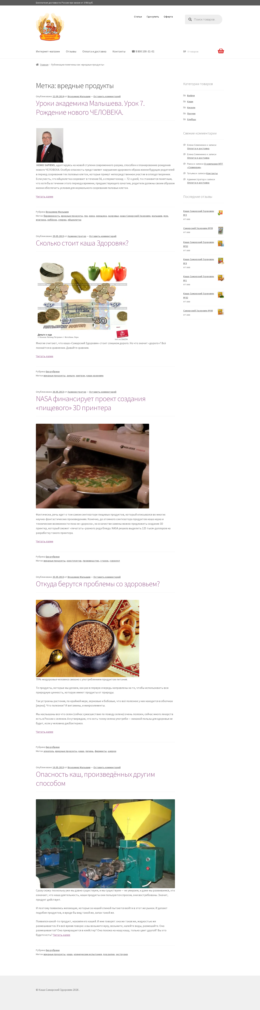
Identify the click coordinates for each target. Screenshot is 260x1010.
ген (86, 215)
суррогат (115, 560)
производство (91, 560)
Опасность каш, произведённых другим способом (95, 778)
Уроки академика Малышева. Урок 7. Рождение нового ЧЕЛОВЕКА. (90, 107)
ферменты (101, 751)
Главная (44, 64)
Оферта (168, 16)
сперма (62, 219)
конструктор (74, 560)
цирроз (112, 751)
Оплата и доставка (94, 51)
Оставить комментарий (107, 96)
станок (104, 560)
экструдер (122, 954)
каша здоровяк (94, 375)
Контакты (118, 51)
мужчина (41, 219)
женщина (101, 215)
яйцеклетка (74, 219)
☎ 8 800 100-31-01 (143, 51)
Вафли (191, 95)
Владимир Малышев (79, 96)
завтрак (80, 375)
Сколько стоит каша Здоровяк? (82, 242)
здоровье (113, 215)
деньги (71, 375)
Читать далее (44, 196)
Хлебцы (191, 119)
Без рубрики (53, 371)
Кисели (191, 107)
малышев (157, 215)
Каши (190, 101)
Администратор (77, 236)
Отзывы (71, 51)
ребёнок (52, 219)
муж (165, 215)
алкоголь (49, 751)
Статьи (138, 16)
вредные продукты (72, 215)
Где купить (153, 16)
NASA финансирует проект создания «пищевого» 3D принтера (91, 403)
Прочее (191, 113)
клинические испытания (88, 954)
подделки (109, 954)
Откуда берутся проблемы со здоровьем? (98, 583)
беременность (52, 215)
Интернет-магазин (48, 51)
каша (81, 751)
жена (92, 215)
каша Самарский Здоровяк (135, 215)
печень (89, 751)
